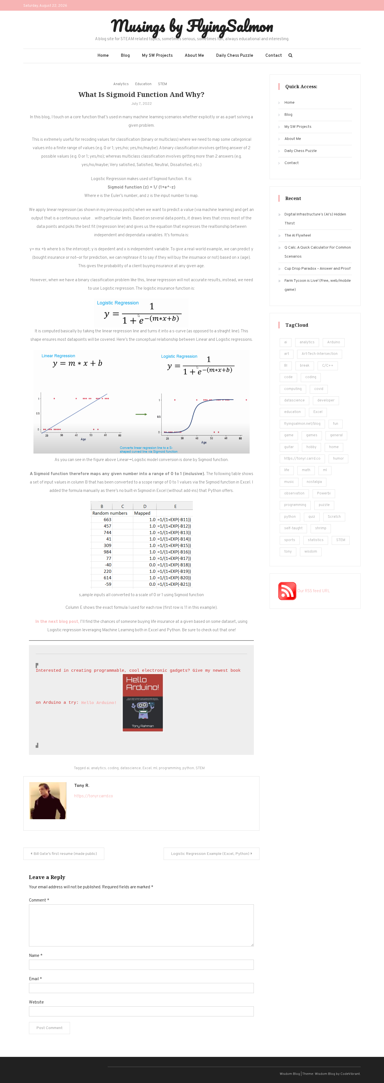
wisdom (310, 552)
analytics (98, 768)
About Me (194, 55)
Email (35, 979)
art (286, 354)
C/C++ (327, 366)
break (305, 366)
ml (155, 768)
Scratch (334, 517)
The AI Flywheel (297, 235)
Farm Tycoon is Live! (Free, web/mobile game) (317, 285)
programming (170, 768)
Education (143, 84)
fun (335, 424)
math (306, 470)
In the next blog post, (57, 622)
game (288, 435)
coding (113, 768)
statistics (316, 540)
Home (103, 55)
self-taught (293, 528)
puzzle (324, 505)
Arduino (333, 342)
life (286, 470)
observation (294, 493)
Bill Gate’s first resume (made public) (65, 854)
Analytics (121, 84)
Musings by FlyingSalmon (192, 25)
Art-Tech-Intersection (320, 354)
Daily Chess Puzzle (234, 55)
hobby (311, 447)
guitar (289, 447)
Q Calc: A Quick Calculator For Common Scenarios (317, 252)
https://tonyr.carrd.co (93, 796)
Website (36, 1002)
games (311, 435)
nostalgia (314, 482)
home (334, 447)
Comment (39, 900)
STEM (162, 84)
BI (285, 366)
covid (318, 389)
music (289, 482)
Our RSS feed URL (313, 591)
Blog (125, 55)
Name (35, 956)
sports (289, 540)
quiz (311, 517)
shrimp (320, 528)
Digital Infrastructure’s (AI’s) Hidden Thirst (315, 219)
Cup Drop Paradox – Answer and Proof (317, 268)
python (188, 768)
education (292, 412)
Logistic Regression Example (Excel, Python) (210, 854)
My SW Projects (157, 55)
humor (338, 459)
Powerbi (324, 493)
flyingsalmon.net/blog (302, 424)
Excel (147, 768)
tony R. (81, 786)
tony (288, 552)
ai (88, 768)
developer (326, 400)
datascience (130, 768)
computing (293, 389)
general (336, 435)
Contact (273, 55)
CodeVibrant (350, 1074)
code (288, 377)
